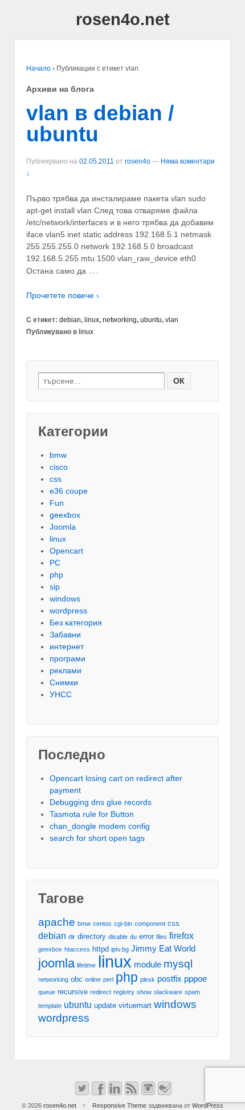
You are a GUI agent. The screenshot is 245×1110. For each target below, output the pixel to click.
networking (120, 320)
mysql (178, 964)
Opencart (66, 550)
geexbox (65, 514)
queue (46, 992)
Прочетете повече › (62, 295)
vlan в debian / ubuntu (100, 123)
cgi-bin (123, 923)
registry (123, 992)
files (161, 936)
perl (108, 979)
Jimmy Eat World (163, 948)
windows (65, 598)
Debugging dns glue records (101, 802)
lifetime (86, 965)
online (93, 979)
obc (77, 979)
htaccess (77, 949)
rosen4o (137, 161)
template (50, 1005)
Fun (57, 502)
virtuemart (135, 1005)
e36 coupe (69, 490)
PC (55, 562)
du (133, 936)
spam (192, 992)
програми (67, 658)
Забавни (65, 634)
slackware (168, 992)
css (56, 478)
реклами (65, 670)
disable (118, 936)
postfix (169, 978)
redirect (100, 992)
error (146, 936)
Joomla (63, 526)
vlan (171, 320)
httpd (100, 949)
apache (56, 922)
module (147, 964)
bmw (58, 455)
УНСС (61, 694)
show (144, 992)
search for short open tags (97, 838)
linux (91, 320)
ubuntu (151, 320)
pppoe (195, 978)
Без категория (76, 622)
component (149, 923)
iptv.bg (120, 949)
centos (102, 923)
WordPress (207, 1105)
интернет (67, 646)
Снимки (64, 682)
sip (55, 586)
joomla (56, 963)
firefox (181, 935)
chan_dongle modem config (100, 826)
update (105, 1005)
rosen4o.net (123, 19)
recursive (73, 991)
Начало (38, 68)
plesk (147, 979)
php (56, 574)
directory (91, 936)
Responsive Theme (119, 1105)
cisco (59, 466)
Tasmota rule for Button (92, 814)
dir (71, 936)
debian (70, 320)
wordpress (68, 610)
